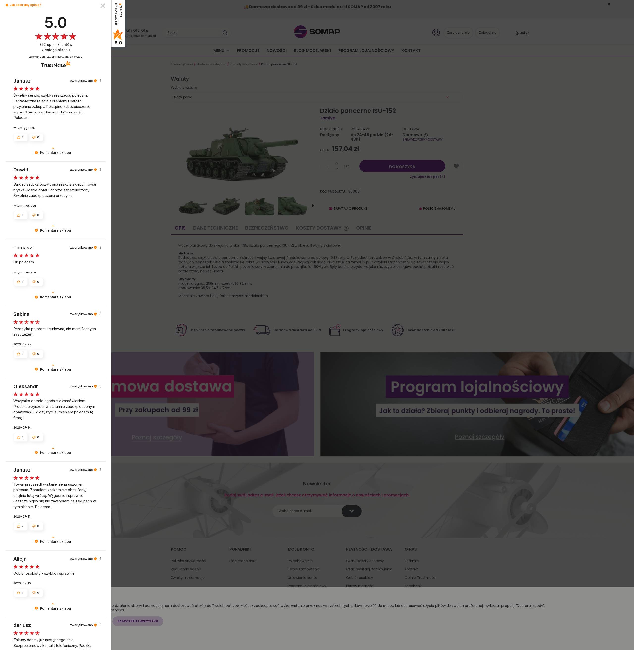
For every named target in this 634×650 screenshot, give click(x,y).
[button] (7, 5)
